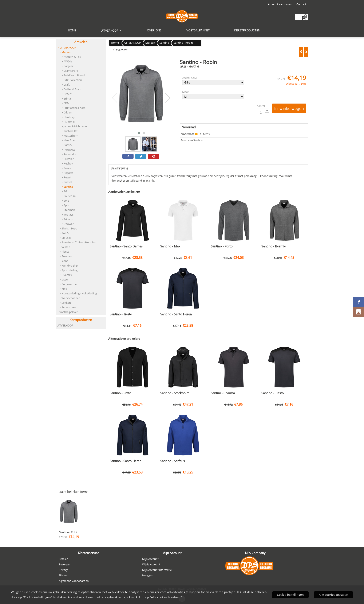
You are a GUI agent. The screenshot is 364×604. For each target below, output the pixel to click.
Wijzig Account (151, 564)
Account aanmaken (280, 4)
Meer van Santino (192, 140)
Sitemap (64, 575)
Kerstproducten (247, 30)
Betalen (63, 559)
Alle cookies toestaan (333, 595)
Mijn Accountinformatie (157, 570)
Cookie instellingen (290, 595)
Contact (301, 4)
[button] (138, 133)
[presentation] (114, 98)
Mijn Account (150, 559)
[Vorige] (301, 52)
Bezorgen (65, 564)
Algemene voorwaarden (74, 581)
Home (72, 30)
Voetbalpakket (198, 30)
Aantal (261, 106)
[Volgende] (306, 52)
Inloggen (147, 575)
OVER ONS (154, 30)
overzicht (121, 50)
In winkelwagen (289, 108)
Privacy (63, 570)
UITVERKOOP (110, 30)
